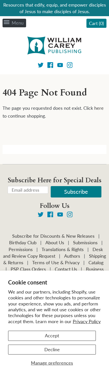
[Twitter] (41, 66)
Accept (52, 335)
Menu (18, 23)
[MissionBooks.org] (54, 46)
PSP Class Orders (28, 269)
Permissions (21, 249)
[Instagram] (70, 66)
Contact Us (66, 269)
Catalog (95, 262)
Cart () (96, 23)
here (99, 108)
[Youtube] (60, 66)
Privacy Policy (87, 321)
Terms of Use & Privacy (56, 262)
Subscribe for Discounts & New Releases (53, 236)
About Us (54, 242)
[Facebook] (50, 66)
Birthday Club (23, 242)
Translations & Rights (63, 249)
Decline (52, 349)
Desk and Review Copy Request (53, 253)
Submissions (85, 242)
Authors (72, 256)
